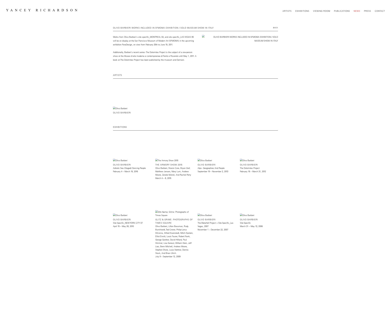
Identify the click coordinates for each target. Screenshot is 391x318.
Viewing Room (321, 11)
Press (367, 11)
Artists (287, 11)
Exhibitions (302, 11)
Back (275, 27)
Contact (380, 11)
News (357, 11)
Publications (342, 11)
